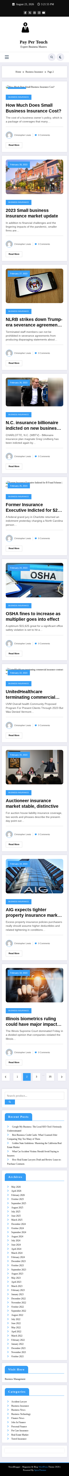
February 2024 (18, 1257)
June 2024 (16, 1244)
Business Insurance (18, 97)
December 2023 (18, 1261)
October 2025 (17, 1199)
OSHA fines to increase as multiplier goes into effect (33, 616)
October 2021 (17, 1356)
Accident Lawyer (19, 1401)
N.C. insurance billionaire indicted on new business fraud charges (32, 425)
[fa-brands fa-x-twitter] (30, 12)
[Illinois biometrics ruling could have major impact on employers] (34, 985)
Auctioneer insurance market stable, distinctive (32, 803)
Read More (14, 145)
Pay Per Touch (34, 42)
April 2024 (16, 1249)
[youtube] (43, 12)
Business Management (15, 1379)
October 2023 (17, 1265)
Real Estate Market (19, 1434)
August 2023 (17, 1273)
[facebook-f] (25, 12)
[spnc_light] (60, 57)
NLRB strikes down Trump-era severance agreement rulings (34, 322)
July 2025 (15, 1211)
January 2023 (17, 1294)
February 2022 (18, 1340)
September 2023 (18, 1269)
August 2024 (17, 1236)
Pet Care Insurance (19, 1430)
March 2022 (16, 1335)
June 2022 (16, 1323)
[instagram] (39, 12)
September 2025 (18, 1203)
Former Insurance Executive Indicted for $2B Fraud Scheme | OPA (33, 507)
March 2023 (16, 1286)
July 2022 (15, 1319)
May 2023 (16, 1278)
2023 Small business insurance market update (32, 213)
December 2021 (18, 1348)
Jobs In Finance (18, 1422)
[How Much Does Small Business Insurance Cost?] (30, 87)
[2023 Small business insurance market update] (34, 176)
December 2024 (18, 1224)
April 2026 (16, 1191)
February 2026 (18, 1195)
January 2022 (17, 1344)
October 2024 (17, 1228)
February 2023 (18, 1290)
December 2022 (18, 1298)
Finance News (17, 1418)
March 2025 (16, 1220)
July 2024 (15, 1240)
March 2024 (16, 1253)
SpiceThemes (40, 1470)
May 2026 (16, 1187)
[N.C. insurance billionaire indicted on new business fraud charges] (34, 391)
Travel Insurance (18, 1438)
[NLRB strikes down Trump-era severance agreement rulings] (34, 285)
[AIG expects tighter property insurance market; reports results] (34, 876)
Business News (18, 1410)
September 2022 (18, 1311)
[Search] (52, 57)
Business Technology (21, 1414)
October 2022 (17, 1306)
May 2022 (16, 1327)
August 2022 (17, 1315)
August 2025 (17, 1207)
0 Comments (44, 135)
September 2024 (18, 1232)
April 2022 (16, 1331)
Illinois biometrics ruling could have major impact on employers (31, 1021)
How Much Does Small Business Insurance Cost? (33, 108)
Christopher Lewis (22, 135)
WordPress (43, 1467)
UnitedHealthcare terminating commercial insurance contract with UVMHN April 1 (30, 694)
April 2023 (16, 1282)
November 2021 (18, 1352)
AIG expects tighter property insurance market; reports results (34, 912)
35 (50, 1076)
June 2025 (16, 1215)
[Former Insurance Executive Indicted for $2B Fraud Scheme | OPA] (34, 484)
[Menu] (6, 57)
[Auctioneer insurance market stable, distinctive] (34, 767)
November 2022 (18, 1302)
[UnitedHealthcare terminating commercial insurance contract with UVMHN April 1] (34, 671)
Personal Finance (19, 1426)
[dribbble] (34, 12)
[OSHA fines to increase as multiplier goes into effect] (34, 579)
